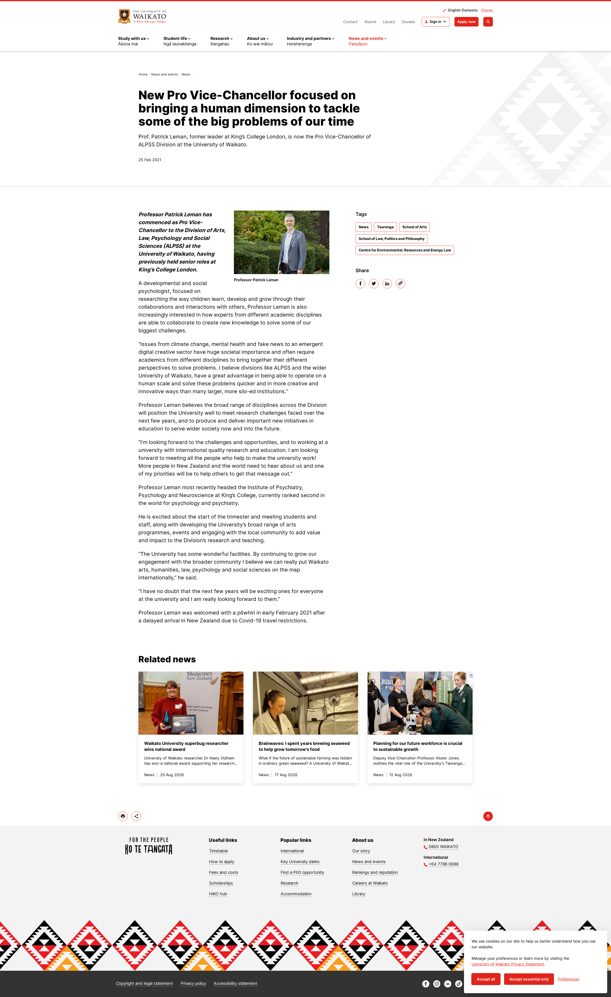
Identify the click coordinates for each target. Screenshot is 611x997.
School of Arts (414, 227)
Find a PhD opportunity (302, 872)
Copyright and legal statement (144, 983)
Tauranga (385, 227)
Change (487, 10)
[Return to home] (142, 16)
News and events (164, 74)
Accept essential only (529, 979)
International (292, 851)
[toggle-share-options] (136, 816)
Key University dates (300, 861)
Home (143, 74)
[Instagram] (436, 986)
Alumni (370, 21)
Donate (408, 21)
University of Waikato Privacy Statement (508, 964)
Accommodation (296, 893)
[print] (123, 816)
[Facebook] (360, 283)
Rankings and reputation (375, 872)
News (186, 74)
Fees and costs (223, 872)
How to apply (221, 861)
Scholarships (221, 883)
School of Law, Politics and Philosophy (392, 238)
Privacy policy (193, 983)
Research (289, 883)
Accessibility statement (235, 983)
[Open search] (488, 22)
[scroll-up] (488, 816)
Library (389, 21)
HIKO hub (218, 893)
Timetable (218, 851)
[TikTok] (458, 986)
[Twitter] (374, 283)
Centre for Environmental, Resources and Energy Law (405, 250)
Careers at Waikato (370, 883)
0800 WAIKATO (443, 846)
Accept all (486, 979)
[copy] (400, 283)
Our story (361, 851)
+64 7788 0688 (443, 864)
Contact (350, 21)
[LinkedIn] (387, 283)
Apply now (466, 21)
